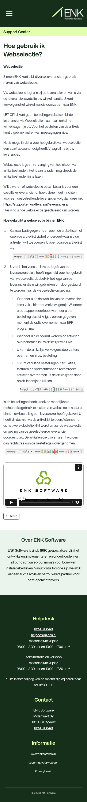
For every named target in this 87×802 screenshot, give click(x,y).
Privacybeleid (43, 771)
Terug (13, 516)
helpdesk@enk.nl (43, 634)
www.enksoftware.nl (44, 754)
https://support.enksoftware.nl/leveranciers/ (35, 204)
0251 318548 (43, 629)
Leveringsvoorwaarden (43, 762)
